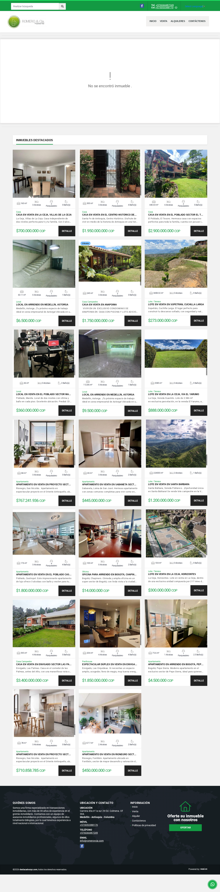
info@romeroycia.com (92, 840)
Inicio (153, 21)
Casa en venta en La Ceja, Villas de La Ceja (44, 214)
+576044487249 (165, 5)
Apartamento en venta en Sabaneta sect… (109, 484)
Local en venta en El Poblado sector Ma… (43, 394)
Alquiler (136, 816)
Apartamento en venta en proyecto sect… (43, 484)
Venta (163, 21)
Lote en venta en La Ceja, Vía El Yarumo (173, 394)
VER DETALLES (44, 174)
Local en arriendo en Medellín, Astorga (42, 304)
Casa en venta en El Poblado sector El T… (175, 214)
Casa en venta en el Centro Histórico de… (109, 214)
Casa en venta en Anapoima (99, 304)
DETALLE (67, 231)
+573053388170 (164, 7)
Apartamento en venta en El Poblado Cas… (44, 574)
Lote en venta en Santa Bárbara (168, 484)
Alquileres (178, 21)
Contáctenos (197, 21)
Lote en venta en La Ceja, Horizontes (172, 574)
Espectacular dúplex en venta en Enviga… (109, 664)
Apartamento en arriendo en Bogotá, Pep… (176, 664)
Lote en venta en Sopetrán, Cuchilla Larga (176, 304)
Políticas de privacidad (144, 825)
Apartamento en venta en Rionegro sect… (109, 754)
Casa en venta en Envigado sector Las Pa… (44, 664)
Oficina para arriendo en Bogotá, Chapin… (109, 574)
